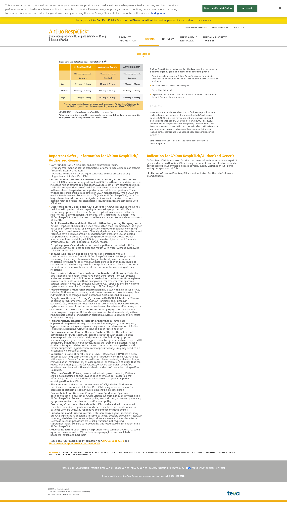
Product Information (127, 39)
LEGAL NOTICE (122, 468)
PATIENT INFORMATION (102, 468)
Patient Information (220, 28)
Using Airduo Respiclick (188, 39)
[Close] (280, 8)
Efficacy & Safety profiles (215, 39)
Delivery (168, 39)
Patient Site (239, 28)
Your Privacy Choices (202, 468)
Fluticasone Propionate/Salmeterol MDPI (74, 443)
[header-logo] (77, 35)
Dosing (150, 39)
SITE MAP (221, 468)
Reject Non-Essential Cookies (218, 8)
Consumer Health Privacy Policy (166, 468)
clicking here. (158, 13)
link (191, 20)
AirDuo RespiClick (113, 441)
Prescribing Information (195, 28)
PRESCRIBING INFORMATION (75, 468)
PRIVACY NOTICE (139, 468)
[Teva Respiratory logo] (233, 493)
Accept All (247, 8)
